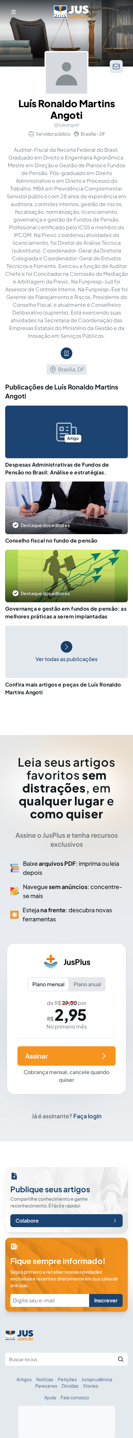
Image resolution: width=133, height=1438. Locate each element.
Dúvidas (70, 1385)
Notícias (44, 1379)
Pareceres (46, 1385)
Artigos (24, 1379)
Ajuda (50, 1397)
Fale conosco (75, 1397)
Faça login (87, 1116)
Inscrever (106, 1300)
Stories (90, 1385)
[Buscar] (121, 1359)
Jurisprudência (96, 1379)
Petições (67, 1379)
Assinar (36, 1056)
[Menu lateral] (13, 12)
